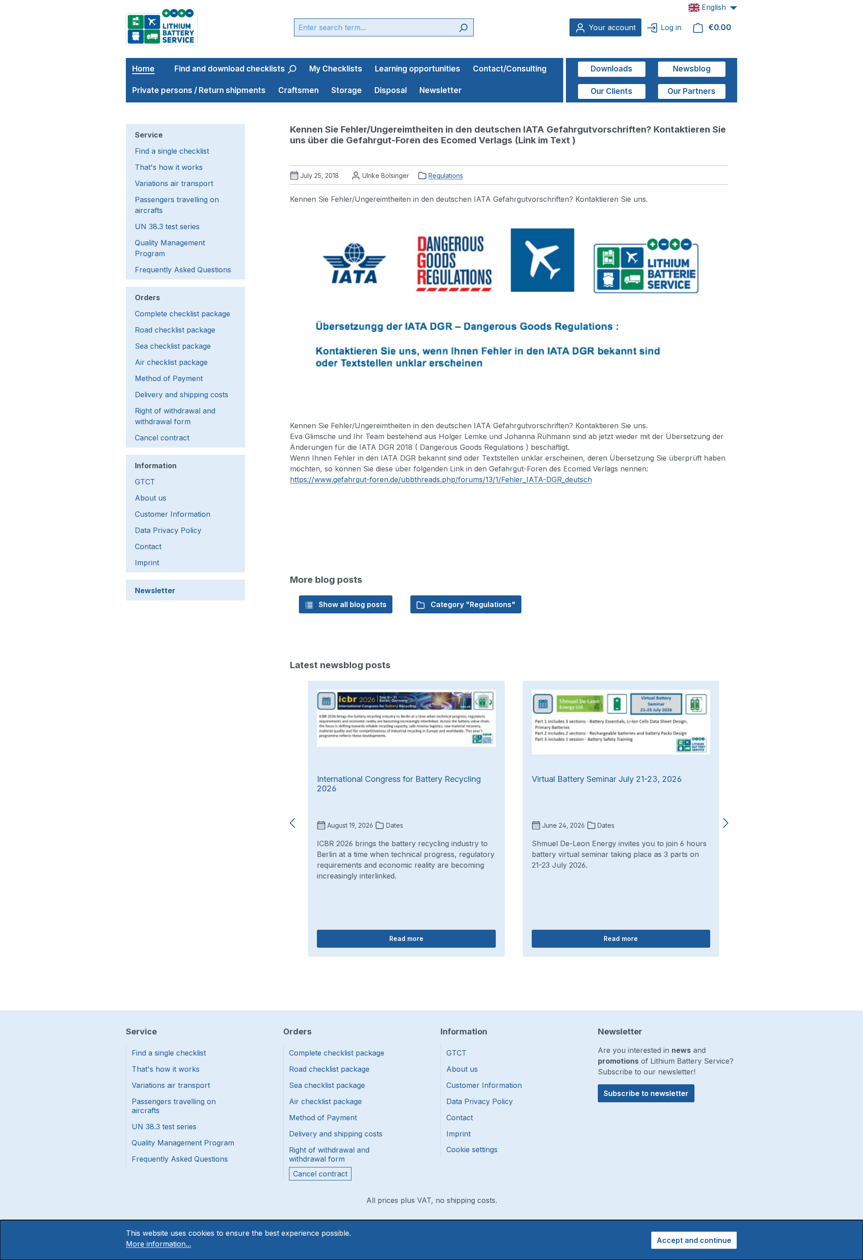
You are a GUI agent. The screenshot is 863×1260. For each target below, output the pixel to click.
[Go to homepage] (162, 26)
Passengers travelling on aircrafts (177, 205)
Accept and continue (694, 1240)
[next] (726, 823)
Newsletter (155, 590)
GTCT (145, 481)
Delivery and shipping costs (181, 394)
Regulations (445, 175)
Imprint (147, 562)
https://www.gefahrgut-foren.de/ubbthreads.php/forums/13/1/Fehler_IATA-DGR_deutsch (441, 479)
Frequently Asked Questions (183, 269)
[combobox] (373, 27)
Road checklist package (175, 329)
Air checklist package (171, 362)
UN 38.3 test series (167, 226)
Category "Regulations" (472, 604)
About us (150, 497)
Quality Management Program (170, 248)
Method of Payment (169, 378)
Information (156, 465)
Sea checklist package (173, 346)
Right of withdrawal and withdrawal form (175, 416)
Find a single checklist (172, 150)
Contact (148, 546)
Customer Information (172, 514)
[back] (292, 823)
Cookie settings (472, 1149)
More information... (158, 1243)
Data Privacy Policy (168, 530)
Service (149, 134)
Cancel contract (162, 437)
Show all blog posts (352, 604)
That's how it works (169, 167)
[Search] (463, 27)
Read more (406, 938)
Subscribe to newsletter (646, 1093)
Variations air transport (174, 183)
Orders (147, 297)
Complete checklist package (182, 313)
